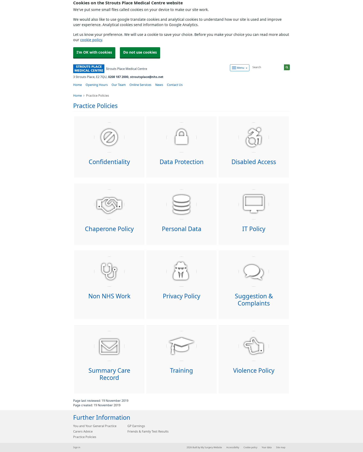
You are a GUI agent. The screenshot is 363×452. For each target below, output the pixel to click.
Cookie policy (250, 447)
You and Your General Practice (94, 425)
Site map (280, 447)
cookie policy (91, 40)
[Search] (287, 67)
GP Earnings (136, 425)
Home (77, 84)
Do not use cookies (140, 52)
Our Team (119, 84)
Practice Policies (84, 436)
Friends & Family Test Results (148, 431)
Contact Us (175, 84)
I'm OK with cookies (94, 52)
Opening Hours (97, 84)
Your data (267, 447)
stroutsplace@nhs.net (146, 76)
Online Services (140, 84)
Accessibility (232, 447)
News (159, 84)
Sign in (76, 447)
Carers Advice (83, 431)
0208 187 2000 (118, 76)
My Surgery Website (211, 447)
